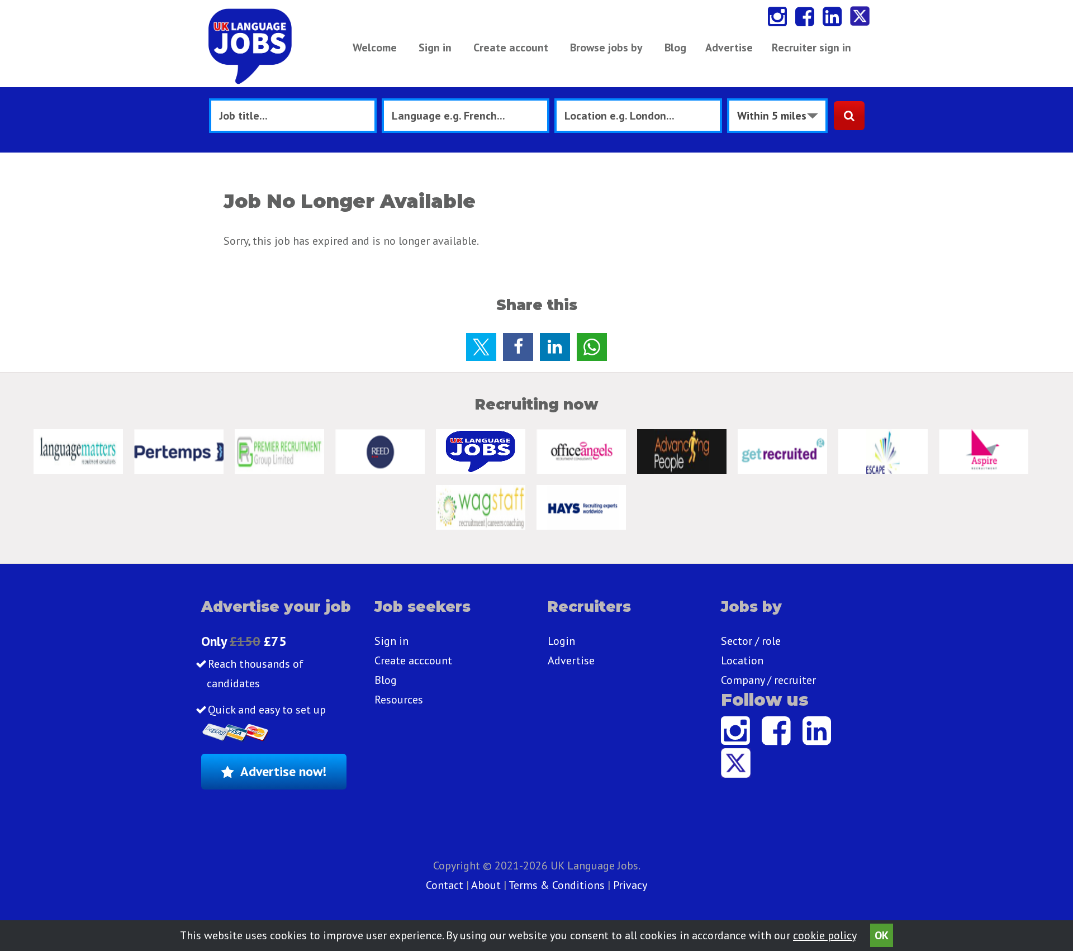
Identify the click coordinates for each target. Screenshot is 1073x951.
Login (561, 641)
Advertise (729, 47)
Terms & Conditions (557, 885)
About (486, 885)
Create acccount (413, 660)
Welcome (375, 47)
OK (882, 935)
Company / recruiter (768, 680)
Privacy (630, 885)
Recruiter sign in (811, 47)
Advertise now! (283, 771)
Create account (510, 47)
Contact (446, 885)
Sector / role (751, 641)
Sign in (435, 47)
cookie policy (824, 935)
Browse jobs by (606, 47)
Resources (398, 699)
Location (742, 660)
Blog (675, 47)
